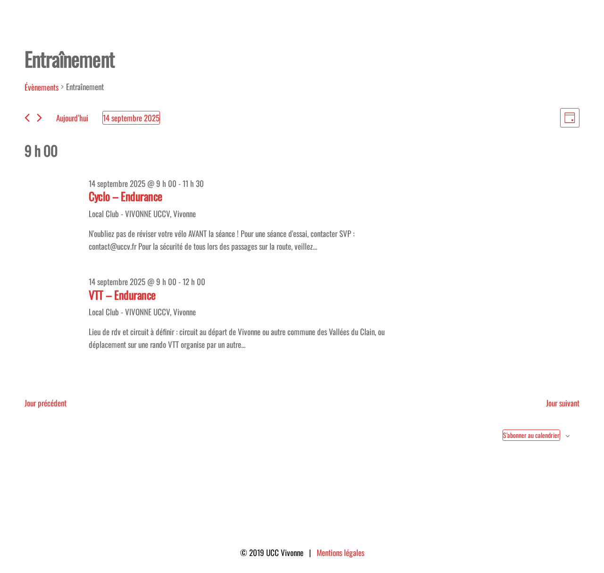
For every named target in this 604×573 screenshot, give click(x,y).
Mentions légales (340, 552)
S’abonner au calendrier (531, 435)
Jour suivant (562, 403)
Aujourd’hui (72, 118)
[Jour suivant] (39, 117)
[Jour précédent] (27, 117)
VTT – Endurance (122, 294)
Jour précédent (46, 403)
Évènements (42, 87)
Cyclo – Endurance (125, 195)
